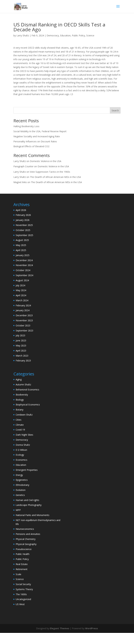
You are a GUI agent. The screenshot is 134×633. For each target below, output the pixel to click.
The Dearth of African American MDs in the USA (55, 177)
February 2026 (23, 214)
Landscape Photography (29, 504)
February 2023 (23, 360)
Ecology (20, 454)
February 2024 (23, 305)
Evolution (20, 490)
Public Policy (78, 35)
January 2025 (22, 255)
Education (65, 35)
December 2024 (24, 260)
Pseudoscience (24, 549)
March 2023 (22, 355)
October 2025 (23, 230)
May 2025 (21, 245)
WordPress (91, 628)
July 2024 (20, 285)
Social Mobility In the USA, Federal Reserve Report (40, 131)
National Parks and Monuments (32, 515)
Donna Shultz (23, 444)
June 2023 (21, 340)
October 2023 (23, 325)
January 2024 (22, 310)
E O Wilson (21, 449)
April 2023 (21, 350)
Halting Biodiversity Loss (26, 126)
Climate (20, 424)
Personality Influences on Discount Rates (35, 141)
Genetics (20, 495)
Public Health (22, 554)
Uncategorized (23, 599)
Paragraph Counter (23, 166)
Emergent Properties (27, 469)
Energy (19, 475)
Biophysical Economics (28, 404)
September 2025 (24, 235)
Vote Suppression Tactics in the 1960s (50, 171)
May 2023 (21, 345)
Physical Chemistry (25, 539)
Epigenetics (22, 479)
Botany (19, 409)
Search (115, 110)
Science (90, 35)
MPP (18, 510)
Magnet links (20, 182)
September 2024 (24, 275)
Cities (18, 419)
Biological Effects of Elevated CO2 (31, 146)
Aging (19, 379)
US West (20, 604)
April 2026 (21, 210)
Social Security (23, 584)
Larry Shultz (23, 35)
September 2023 (24, 330)
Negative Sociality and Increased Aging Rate (36, 136)
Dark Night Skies (24, 434)
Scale (18, 574)
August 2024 (22, 280)
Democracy (53, 35)
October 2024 (23, 270)
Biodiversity (22, 394)
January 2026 (22, 220)
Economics (21, 459)
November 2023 (24, 320)
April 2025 (21, 250)
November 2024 (24, 265)
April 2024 (21, 295)
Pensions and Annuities (28, 534)
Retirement (21, 569)
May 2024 (21, 290)
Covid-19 (20, 429)
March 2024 (22, 300)
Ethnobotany (22, 484)
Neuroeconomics (25, 528)
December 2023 (24, 315)
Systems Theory (24, 589)
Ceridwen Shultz (24, 414)
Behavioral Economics (27, 389)
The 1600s (21, 594)
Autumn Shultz (23, 384)
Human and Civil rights (27, 500)
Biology (20, 399)
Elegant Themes (59, 628)
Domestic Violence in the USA (45, 161)
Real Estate (22, 564)
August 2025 (22, 240)
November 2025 (24, 225)
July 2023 (20, 335)
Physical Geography (26, 544)
